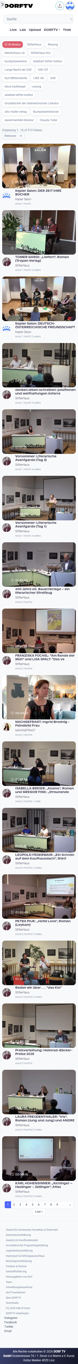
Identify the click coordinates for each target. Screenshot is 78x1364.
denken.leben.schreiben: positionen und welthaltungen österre (45, 391)
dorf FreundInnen (15, 1292)
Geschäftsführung (16, 1271)
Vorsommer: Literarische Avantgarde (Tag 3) (35, 458)
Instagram (10, 1318)
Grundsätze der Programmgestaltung (27, 1245)
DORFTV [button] (51, 30)
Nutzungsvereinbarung (19, 1261)
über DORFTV (13, 1297)
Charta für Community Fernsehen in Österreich (32, 1229)
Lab (23, 30)
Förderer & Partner (16, 1266)
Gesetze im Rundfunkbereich (22, 1240)
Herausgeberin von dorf (19, 1276)
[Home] (29, 5)
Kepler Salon (23, 199)
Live (13, 30)
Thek (67, 30)
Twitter (8, 1326)
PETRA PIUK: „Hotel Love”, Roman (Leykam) (43, 923)
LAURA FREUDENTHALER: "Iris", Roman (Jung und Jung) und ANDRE (45, 1118)
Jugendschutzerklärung (19, 1250)
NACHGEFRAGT (25, 730)
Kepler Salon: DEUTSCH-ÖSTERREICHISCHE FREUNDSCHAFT (45, 325)
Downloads (12, 1302)
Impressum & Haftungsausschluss (25, 1256)
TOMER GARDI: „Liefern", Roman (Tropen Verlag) (42, 259)
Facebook (10, 1322)
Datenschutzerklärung (18, 1235)
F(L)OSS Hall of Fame (18, 1308)
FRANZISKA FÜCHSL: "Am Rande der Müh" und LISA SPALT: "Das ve (45, 657)
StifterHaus (22, 265)
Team (9, 1282)
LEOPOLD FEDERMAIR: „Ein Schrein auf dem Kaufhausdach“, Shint (44, 856)
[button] (60, 5)
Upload (35, 30)
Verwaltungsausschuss (19, 1287)
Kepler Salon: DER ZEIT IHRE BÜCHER (38, 192)
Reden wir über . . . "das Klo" (38, 988)
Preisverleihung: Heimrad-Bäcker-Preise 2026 (44, 1052)
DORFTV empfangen (17, 1313)
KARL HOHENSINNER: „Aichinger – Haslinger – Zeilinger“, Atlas (43, 1185)
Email (8, 1331)
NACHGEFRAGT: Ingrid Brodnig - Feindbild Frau (42, 723)
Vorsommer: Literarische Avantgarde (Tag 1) (35, 524)
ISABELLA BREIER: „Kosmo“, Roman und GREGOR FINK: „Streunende (44, 790)
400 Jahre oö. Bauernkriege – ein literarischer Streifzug (42, 591)
